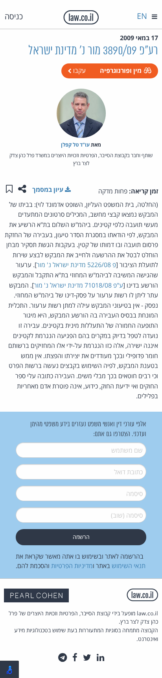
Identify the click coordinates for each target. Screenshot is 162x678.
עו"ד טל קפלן (75, 144)
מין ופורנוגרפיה (120, 70)
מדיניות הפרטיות (72, 565)
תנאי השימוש (128, 565)
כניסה (14, 16)
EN (142, 16)
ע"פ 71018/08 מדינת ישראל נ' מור (78, 285)
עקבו (79, 70)
